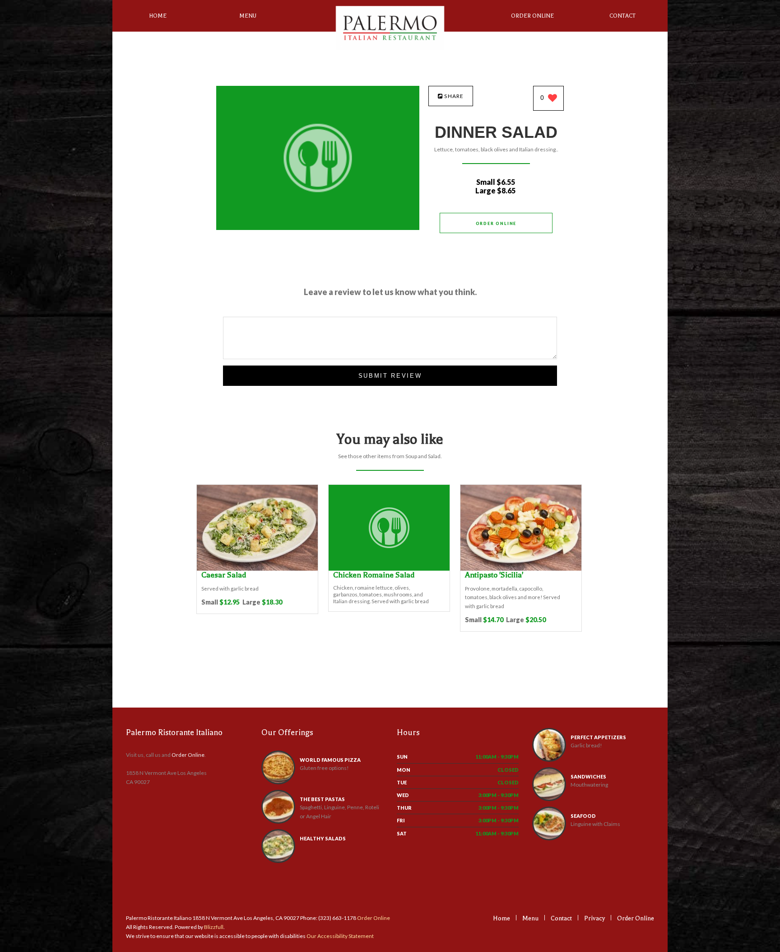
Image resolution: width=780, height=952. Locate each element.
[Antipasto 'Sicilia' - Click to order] (520, 568)
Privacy (594, 918)
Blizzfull (213, 927)
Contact (622, 16)
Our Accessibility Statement (340, 936)
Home (158, 16)
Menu (247, 16)
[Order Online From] (317, 227)
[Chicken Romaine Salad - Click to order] (389, 568)
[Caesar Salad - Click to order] (257, 568)
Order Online (532, 16)
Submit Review (390, 375)
